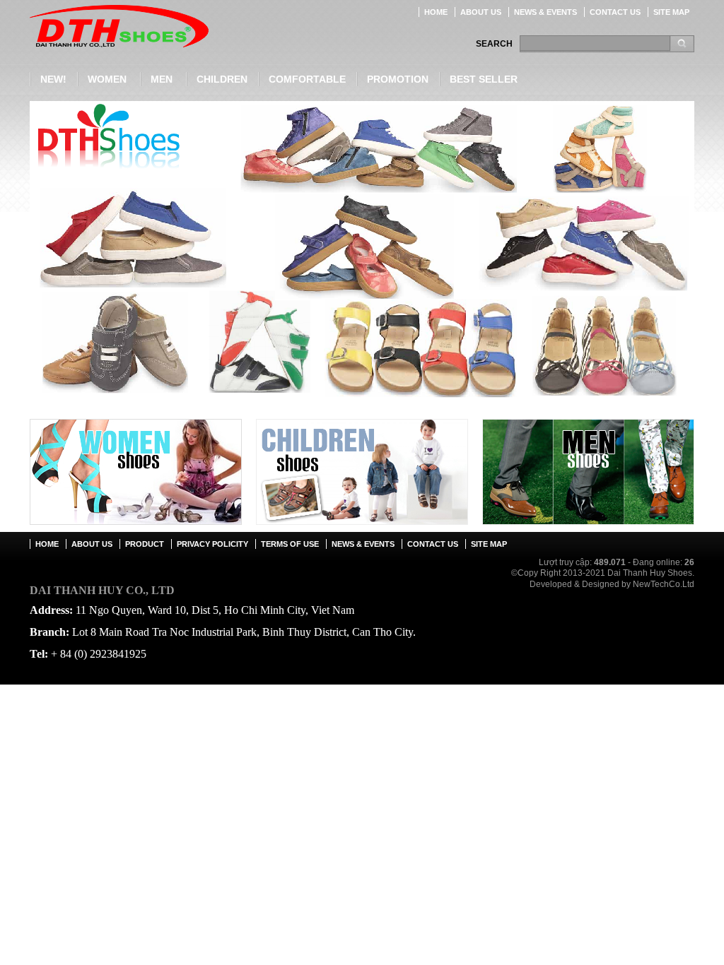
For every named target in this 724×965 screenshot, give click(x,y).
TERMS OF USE (290, 544)
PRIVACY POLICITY (212, 544)
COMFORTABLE (307, 79)
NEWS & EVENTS (545, 12)
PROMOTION (397, 79)
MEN (162, 79)
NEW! (53, 79)
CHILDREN (222, 79)
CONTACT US (615, 12)
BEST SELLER (484, 79)
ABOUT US (480, 12)
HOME (436, 12)
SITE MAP (671, 12)
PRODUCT (144, 544)
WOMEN (107, 79)
